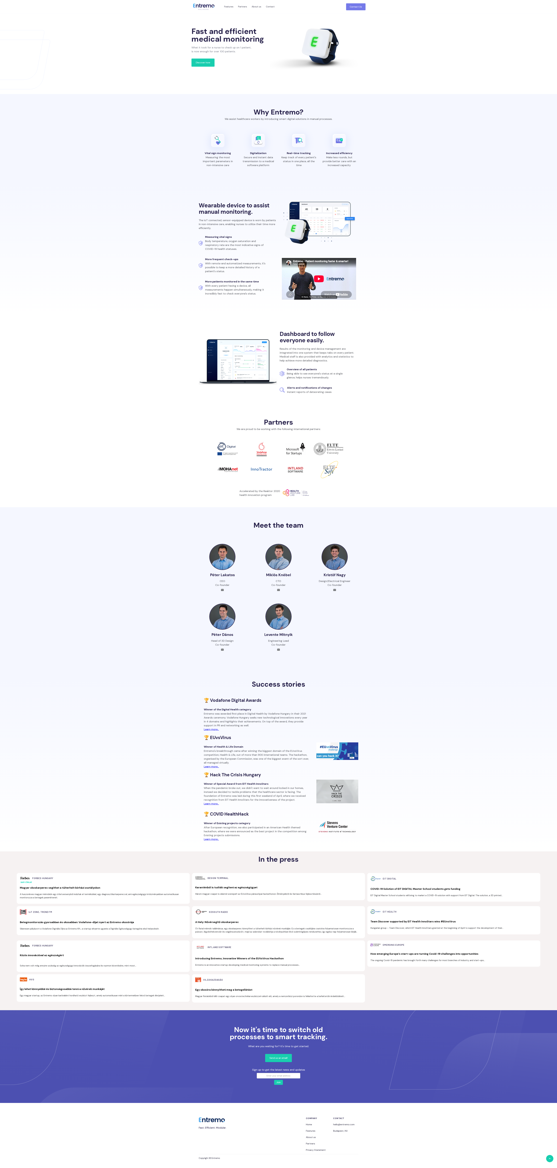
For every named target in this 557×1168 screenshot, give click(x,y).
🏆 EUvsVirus (217, 737)
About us (256, 6)
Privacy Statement (316, 1149)
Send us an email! (278, 1057)
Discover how (203, 62)
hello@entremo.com (344, 1124)
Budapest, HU (340, 1130)
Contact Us (356, 6)
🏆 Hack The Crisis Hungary (232, 775)
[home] (203, 6)
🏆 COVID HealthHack (226, 814)
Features (228, 6)
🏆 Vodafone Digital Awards (232, 700)
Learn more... (211, 729)
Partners (242, 6)
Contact (270, 6)
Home (309, 1124)
